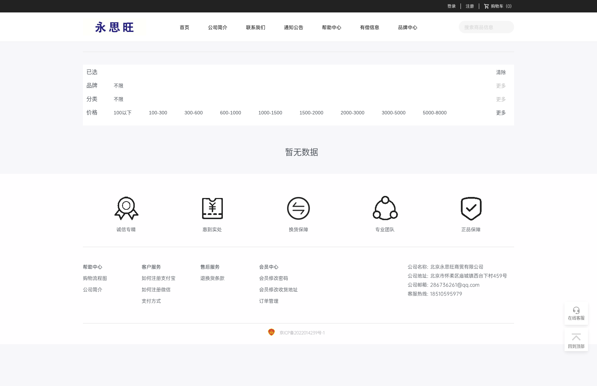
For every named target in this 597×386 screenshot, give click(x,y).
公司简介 (217, 27)
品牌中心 (407, 27)
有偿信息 (369, 27)
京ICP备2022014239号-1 (301, 333)
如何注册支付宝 (159, 278)
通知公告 (293, 27)
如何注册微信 (156, 289)
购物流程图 (95, 278)
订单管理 (268, 301)
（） (502, 6)
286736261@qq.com (455, 284)
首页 (184, 27)
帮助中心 (331, 27)
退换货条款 (212, 278)
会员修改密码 (273, 278)
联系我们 (255, 27)
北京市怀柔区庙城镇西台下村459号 (468, 275)
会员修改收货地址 (278, 289)
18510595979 (446, 293)
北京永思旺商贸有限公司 (456, 266)
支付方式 (151, 301)
